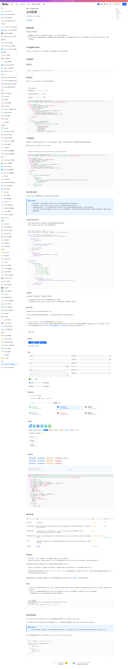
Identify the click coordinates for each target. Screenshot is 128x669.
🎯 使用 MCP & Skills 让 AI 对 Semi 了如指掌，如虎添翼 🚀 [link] (63, 1)
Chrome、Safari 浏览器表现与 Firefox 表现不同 (55, 325)
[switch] (30, 379)
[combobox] (38, 90)
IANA (72, 560)
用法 (58, 541)
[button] (126, 1)
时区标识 (38, 546)
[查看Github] (107, 4)
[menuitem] (10, 8)
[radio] (41, 433)
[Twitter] (105, 4)
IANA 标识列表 (72, 578)
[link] (5, 4)
